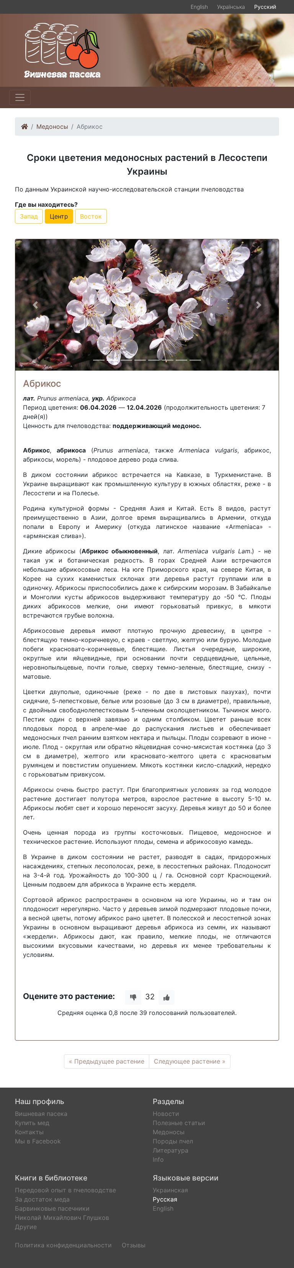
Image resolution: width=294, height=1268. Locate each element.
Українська (231, 6)
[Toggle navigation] (20, 97)
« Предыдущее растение (106, 1061)
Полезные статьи (179, 1123)
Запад (29, 216)
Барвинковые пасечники (52, 1208)
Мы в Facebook (38, 1141)
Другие (26, 1227)
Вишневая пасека (41, 1113)
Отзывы (133, 1245)
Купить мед (32, 1123)
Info (158, 1159)
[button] (35, 305)
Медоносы (52, 126)
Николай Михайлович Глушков (62, 1217)
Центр (59, 216)
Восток (91, 216)
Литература (170, 1150)
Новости (166, 1113)
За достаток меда (42, 1199)
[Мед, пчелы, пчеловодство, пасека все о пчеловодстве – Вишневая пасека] (62, 50)
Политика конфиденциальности (63, 1245)
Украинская (170, 1190)
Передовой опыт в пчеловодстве (65, 1190)
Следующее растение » (189, 1061)
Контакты (29, 1132)
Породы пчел (173, 1141)
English (199, 6)
